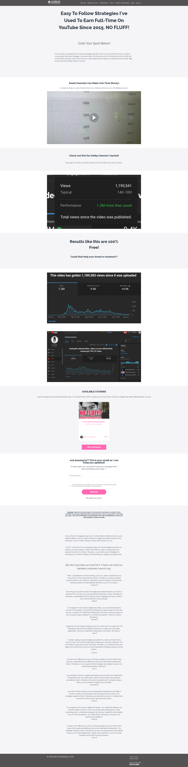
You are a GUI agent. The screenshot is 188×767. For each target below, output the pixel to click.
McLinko (83, 3)
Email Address (75, 475)
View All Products (94, 447)
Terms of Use (133, 756)
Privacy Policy (133, 758)
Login (132, 3)
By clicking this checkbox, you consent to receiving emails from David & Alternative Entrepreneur (94, 485)
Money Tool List (92, 3)
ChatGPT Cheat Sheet (122, 3)
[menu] (110, 3)
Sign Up (138, 3)
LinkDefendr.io (103, 3)
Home (111, 3)
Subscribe (94, 492)
